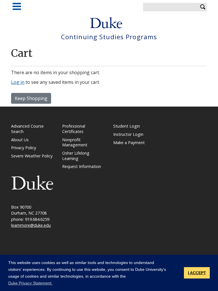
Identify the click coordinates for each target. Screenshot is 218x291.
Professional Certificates (73, 128)
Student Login (126, 126)
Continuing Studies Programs (109, 37)
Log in (17, 82)
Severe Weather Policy (32, 156)
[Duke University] (106, 22)
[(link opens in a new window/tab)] (32, 182)
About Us (20, 139)
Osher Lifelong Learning (75, 155)
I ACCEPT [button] (197, 273)
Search (202, 7)
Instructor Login (128, 134)
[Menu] (17, 6)
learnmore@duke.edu (31, 225)
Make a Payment (129, 142)
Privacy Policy (23, 147)
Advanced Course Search (27, 128)
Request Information (81, 166)
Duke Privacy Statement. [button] (30, 283)
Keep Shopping (31, 98)
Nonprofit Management (74, 142)
